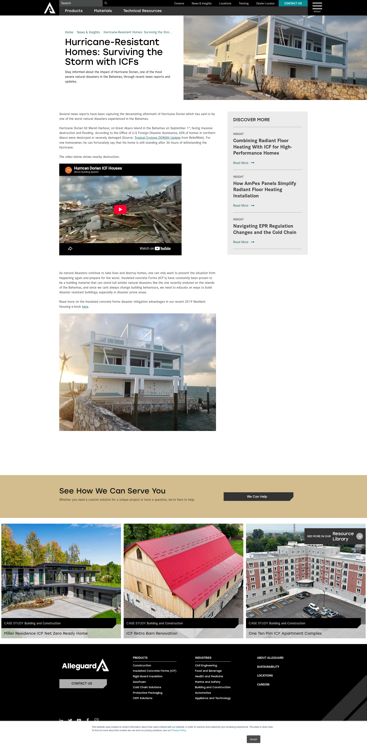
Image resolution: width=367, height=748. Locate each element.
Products (74, 11)
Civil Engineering (206, 665)
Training (244, 3)
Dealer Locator (265, 3)
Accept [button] (253, 739)
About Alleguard (270, 657)
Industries (203, 658)
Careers (179, 3)
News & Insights (202, 3)
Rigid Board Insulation (147, 676)
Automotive (203, 692)
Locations (225, 3)
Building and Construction (213, 687)
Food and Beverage (208, 671)
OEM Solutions (142, 698)
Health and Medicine (209, 676)
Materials (103, 11)
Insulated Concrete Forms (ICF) (154, 671)
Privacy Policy (178, 730)
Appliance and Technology (213, 698)
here (85, 306)
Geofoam (139, 682)
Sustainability (268, 666)
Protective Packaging (147, 692)
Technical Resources (142, 11)
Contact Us (293, 3)
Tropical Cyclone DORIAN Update (158, 137)
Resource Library (330, 536)
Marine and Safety (207, 682)
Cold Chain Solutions (147, 687)
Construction (142, 665)
